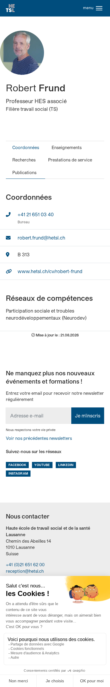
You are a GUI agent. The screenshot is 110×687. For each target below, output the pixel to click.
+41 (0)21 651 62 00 (25, 564)
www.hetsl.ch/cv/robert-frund (50, 271)
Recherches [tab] (23, 159)
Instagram (18, 473)
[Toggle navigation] (99, 8)
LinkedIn (65, 465)
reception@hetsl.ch (25, 571)
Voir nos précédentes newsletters (39, 438)
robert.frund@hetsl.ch (41, 237)
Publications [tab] (24, 172)
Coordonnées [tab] (25, 147)
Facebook (17, 465)
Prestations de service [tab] (70, 159)
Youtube (42, 465)
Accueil (10, 8)
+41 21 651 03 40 (36, 214)
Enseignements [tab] (67, 147)
